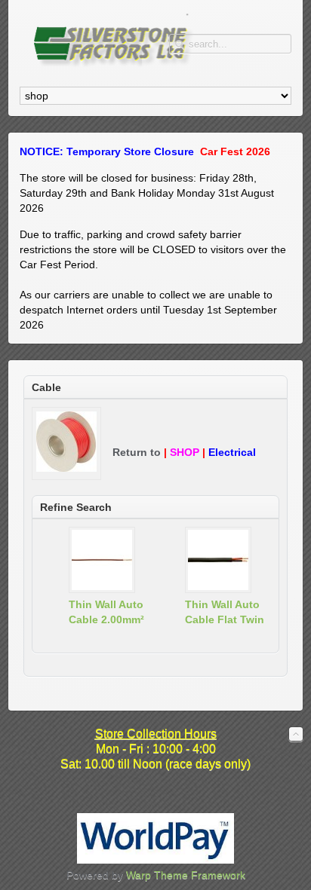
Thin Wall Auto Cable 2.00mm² (106, 611)
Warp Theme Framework (185, 875)
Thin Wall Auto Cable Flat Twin (224, 611)
